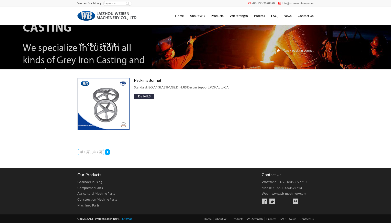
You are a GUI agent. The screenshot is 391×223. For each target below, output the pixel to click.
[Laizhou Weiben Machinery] (107, 19)
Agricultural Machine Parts (96, 193)
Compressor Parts (90, 188)
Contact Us (306, 16)
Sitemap (127, 218)
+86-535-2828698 (263, 3)
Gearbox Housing (89, 182)
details (144, 96)
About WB (197, 16)
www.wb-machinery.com (289, 193)
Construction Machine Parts (97, 199)
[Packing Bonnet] (103, 129)
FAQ (274, 16)
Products (217, 16)
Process (259, 16)
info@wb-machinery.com (298, 3)
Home (179, 16)
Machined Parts (88, 205)
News (288, 16)
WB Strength (239, 16)
